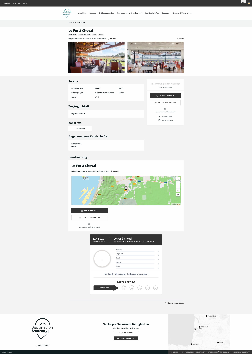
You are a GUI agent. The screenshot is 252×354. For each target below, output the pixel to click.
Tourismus (5, 3)
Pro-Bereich (174, 352)
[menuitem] (67, 13)
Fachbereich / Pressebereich (219, 352)
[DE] (249, 3)
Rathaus (16, 3)
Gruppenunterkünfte (241, 352)
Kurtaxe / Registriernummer (193, 352)
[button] (243, 1)
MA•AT (25, 3)
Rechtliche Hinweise (7, 352)
